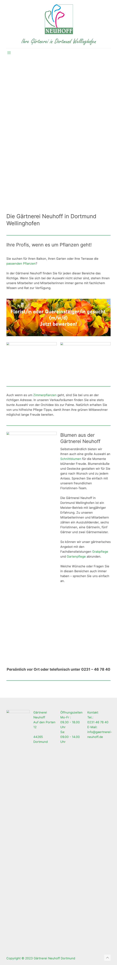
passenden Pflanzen (21, 263)
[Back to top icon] (107, 957)
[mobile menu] (9, 52)
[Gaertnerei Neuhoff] (59, 24)
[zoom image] (52, 346)
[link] (58, 317)
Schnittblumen (70, 459)
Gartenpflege (76, 556)
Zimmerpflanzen (45, 395)
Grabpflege (100, 551)
